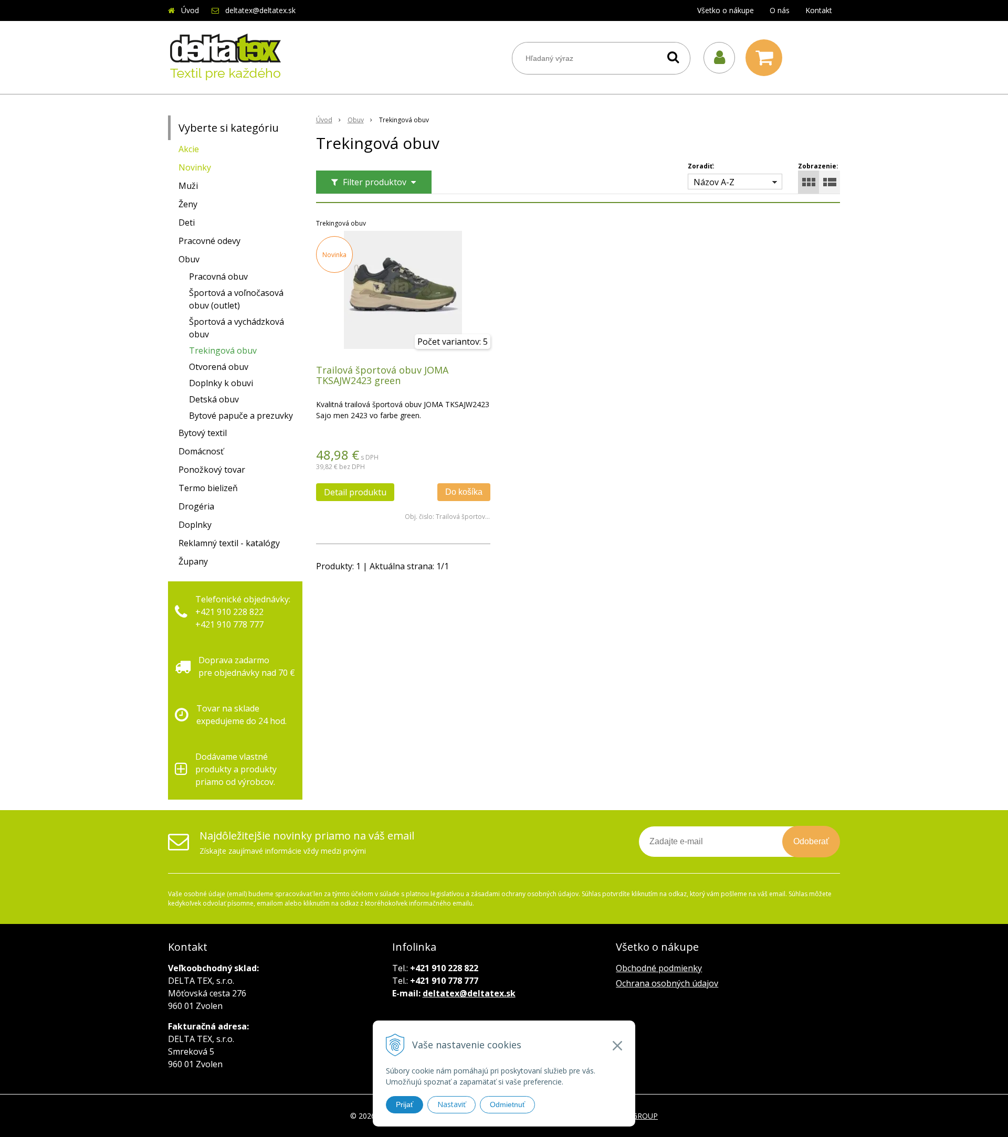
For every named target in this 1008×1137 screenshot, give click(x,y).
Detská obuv (214, 399)
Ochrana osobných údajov (667, 983)
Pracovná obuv (218, 276)
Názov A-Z (714, 182)
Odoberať (811, 841)
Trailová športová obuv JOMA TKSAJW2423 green (382, 375)
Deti (186, 222)
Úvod (190, 10)
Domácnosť (201, 451)
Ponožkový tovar (211, 469)
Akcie (188, 149)
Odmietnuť (507, 1104)
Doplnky (195, 524)
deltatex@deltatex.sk (260, 10)
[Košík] (767, 57)
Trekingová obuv (223, 350)
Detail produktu (355, 492)
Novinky (194, 167)
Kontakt (818, 10)
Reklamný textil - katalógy (229, 543)
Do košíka (463, 491)
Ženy (187, 204)
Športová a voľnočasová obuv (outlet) (236, 299)
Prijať (404, 1104)
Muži (188, 186)
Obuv (356, 119)
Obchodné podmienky (659, 968)
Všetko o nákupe (725, 10)
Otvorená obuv (218, 367)
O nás (780, 10)
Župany (193, 561)
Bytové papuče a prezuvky (241, 415)
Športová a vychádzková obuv (236, 328)
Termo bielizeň (208, 488)
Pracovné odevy (209, 241)
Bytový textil (202, 433)
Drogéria (196, 506)
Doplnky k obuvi (221, 383)
